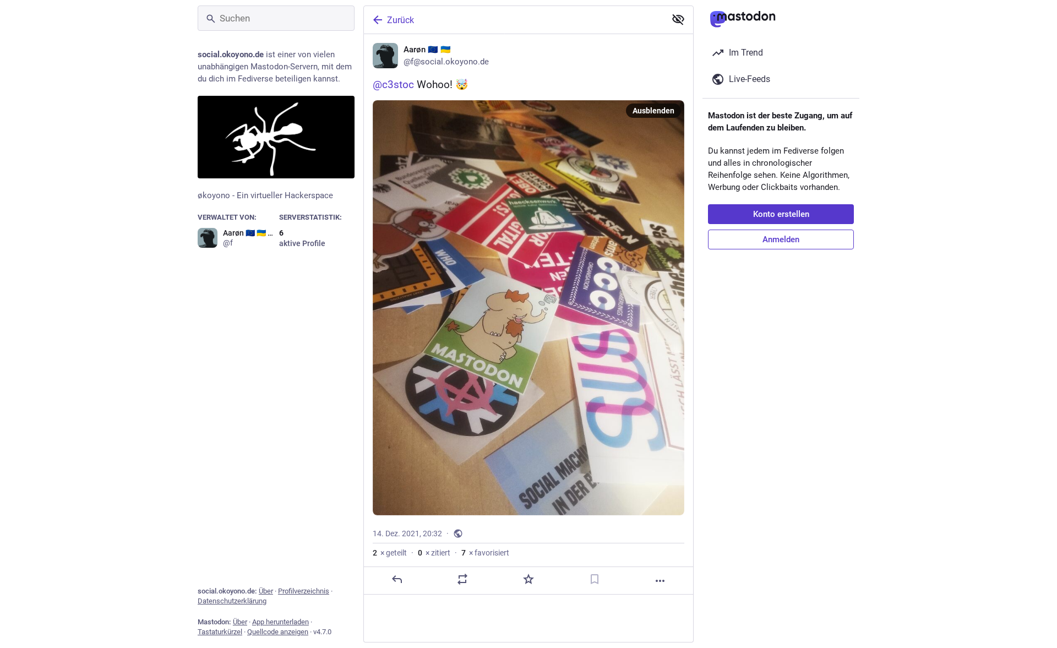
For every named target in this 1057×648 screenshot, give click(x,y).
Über (266, 591)
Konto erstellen (781, 214)
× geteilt (390, 552)
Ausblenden (653, 110)
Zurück (400, 20)
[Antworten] (397, 579)
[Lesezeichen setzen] (594, 579)
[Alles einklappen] (678, 19)
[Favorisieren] (528, 579)
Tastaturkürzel (220, 632)
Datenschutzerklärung (232, 601)
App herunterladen (280, 622)
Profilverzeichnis (303, 591)
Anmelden (780, 239)
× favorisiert (485, 552)
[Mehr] (660, 580)
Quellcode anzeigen (277, 632)
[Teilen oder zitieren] (462, 579)
